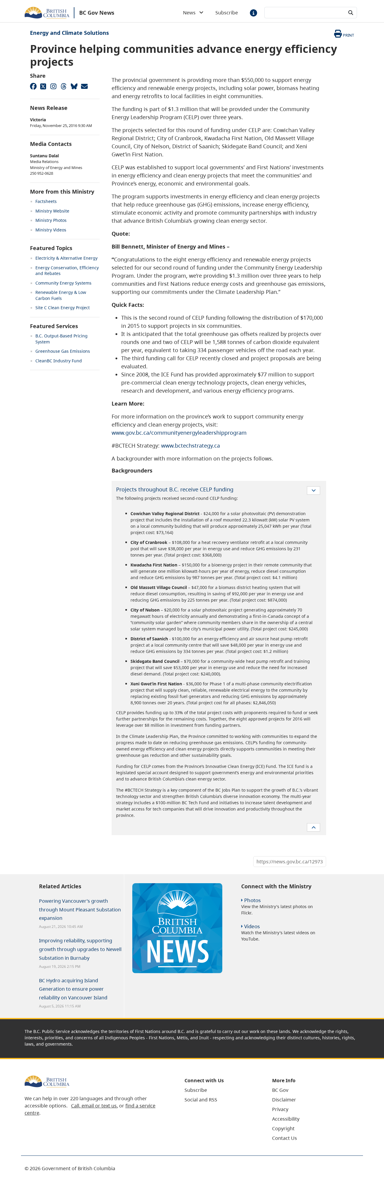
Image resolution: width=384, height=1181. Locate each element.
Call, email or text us (94, 1105)
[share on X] (43, 86)
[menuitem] (220, 1090)
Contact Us (284, 1138)
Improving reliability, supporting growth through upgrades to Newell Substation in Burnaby (80, 949)
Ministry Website (52, 211)
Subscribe (226, 12)
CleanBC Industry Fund (58, 361)
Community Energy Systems (63, 283)
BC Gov (280, 1090)
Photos (252, 900)
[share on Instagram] (53, 86)
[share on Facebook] (33, 86)
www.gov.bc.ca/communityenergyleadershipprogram (179, 432)
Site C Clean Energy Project (62, 307)
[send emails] (84, 86)
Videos (252, 926)
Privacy (280, 1109)
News (191, 12)
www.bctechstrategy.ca (190, 445)
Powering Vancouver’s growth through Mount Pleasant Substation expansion (80, 910)
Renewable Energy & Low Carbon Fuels (60, 295)
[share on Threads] (64, 86)
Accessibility (285, 1119)
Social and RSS (200, 1099)
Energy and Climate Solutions (69, 32)
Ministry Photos (51, 220)
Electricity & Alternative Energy (66, 258)
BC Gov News (96, 12)
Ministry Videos (50, 230)
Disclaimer (284, 1099)
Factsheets (46, 201)
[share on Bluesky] (74, 86)
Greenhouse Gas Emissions (62, 351)
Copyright (283, 1128)
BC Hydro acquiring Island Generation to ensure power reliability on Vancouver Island (73, 989)
